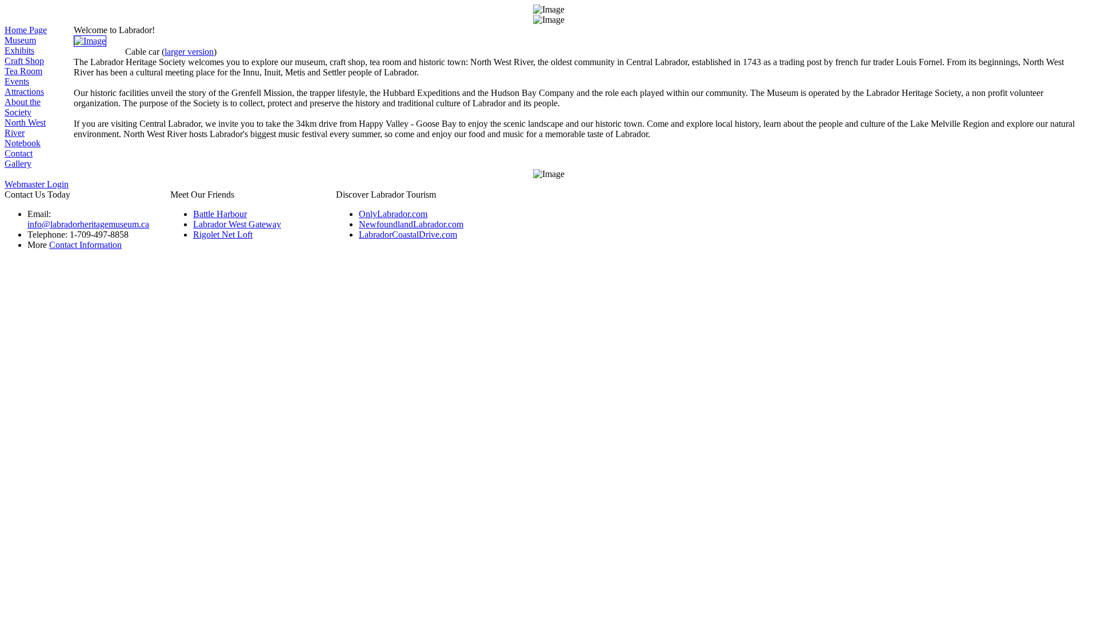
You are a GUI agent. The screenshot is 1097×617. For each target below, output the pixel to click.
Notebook (23, 143)
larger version (189, 52)
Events (17, 81)
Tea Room (23, 71)
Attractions (24, 92)
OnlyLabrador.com (393, 214)
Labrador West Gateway (237, 224)
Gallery (18, 164)
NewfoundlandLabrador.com (411, 224)
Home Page (26, 30)
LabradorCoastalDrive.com (408, 234)
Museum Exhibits (20, 45)
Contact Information (85, 245)
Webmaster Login (37, 184)
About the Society (23, 107)
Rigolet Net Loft (223, 234)
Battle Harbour (220, 214)
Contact (19, 153)
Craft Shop (24, 61)
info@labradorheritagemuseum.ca (88, 224)
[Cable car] (90, 41)
